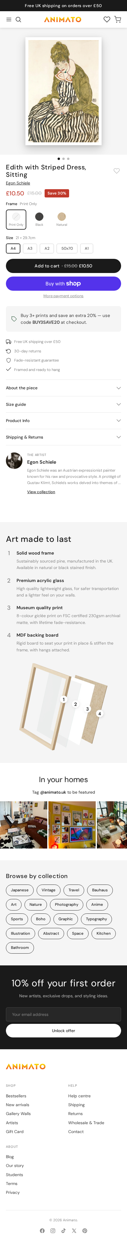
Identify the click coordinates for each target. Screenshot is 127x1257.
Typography (96, 918)
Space (78, 933)
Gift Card (15, 1131)
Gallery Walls (18, 1113)
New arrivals (17, 1104)
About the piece (22, 387)
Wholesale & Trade (86, 1122)
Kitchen (104, 933)
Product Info (18, 420)
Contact (76, 1131)
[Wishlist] (106, 19)
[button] (18, 19)
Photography (66, 904)
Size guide (16, 404)
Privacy (13, 1192)
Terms (11, 1183)
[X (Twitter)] (74, 1231)
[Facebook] (42, 1231)
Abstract (51, 933)
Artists (12, 1122)
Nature (36, 904)
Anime (97, 904)
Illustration (20, 933)
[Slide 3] (68, 159)
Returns (75, 1113)
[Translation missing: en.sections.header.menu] (9, 19)
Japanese (20, 890)
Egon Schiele (18, 183)
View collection (41, 491)
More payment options (63, 295)
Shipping (76, 1104)
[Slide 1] (59, 159)
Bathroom (20, 947)
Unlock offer (63, 1030)
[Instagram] (53, 1231)
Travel (74, 890)
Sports (17, 918)
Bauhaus (100, 890)
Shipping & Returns (24, 437)
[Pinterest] (85, 1231)
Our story (15, 1165)
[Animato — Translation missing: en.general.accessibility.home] (63, 1066)
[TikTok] (63, 1231)
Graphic (65, 918)
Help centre (79, 1096)
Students (14, 1174)
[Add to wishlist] (116, 170)
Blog (10, 1156)
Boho (40, 918)
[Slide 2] (63, 159)
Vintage (49, 890)
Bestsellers (16, 1096)
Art (14, 904)
